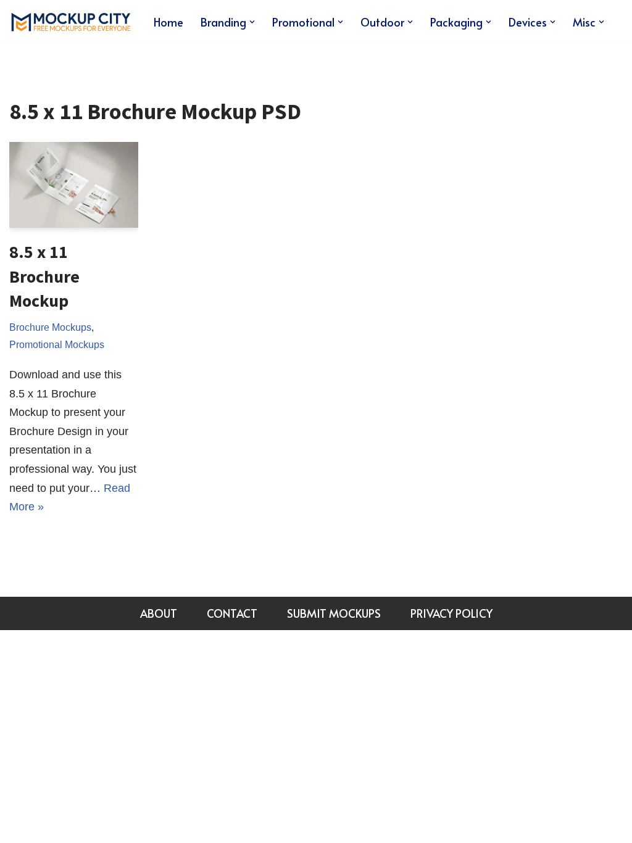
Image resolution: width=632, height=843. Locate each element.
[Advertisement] (546, 266)
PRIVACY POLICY (451, 613)
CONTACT (232, 613)
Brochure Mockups (50, 327)
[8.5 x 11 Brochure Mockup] (73, 185)
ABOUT (158, 613)
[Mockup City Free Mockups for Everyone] (71, 22)
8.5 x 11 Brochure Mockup (44, 276)
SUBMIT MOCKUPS (334, 613)
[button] (252, 22)
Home (168, 22)
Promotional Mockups (56, 344)
